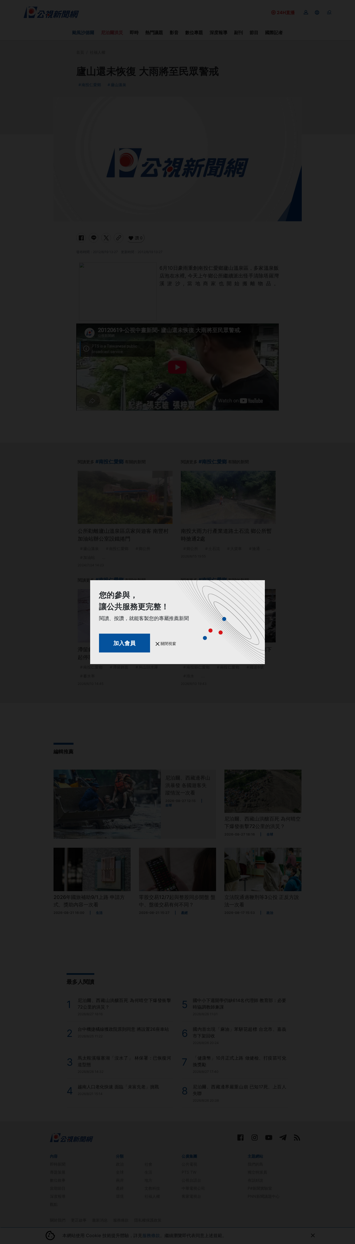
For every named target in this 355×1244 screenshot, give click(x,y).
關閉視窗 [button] (167, 643)
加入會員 (124, 643)
